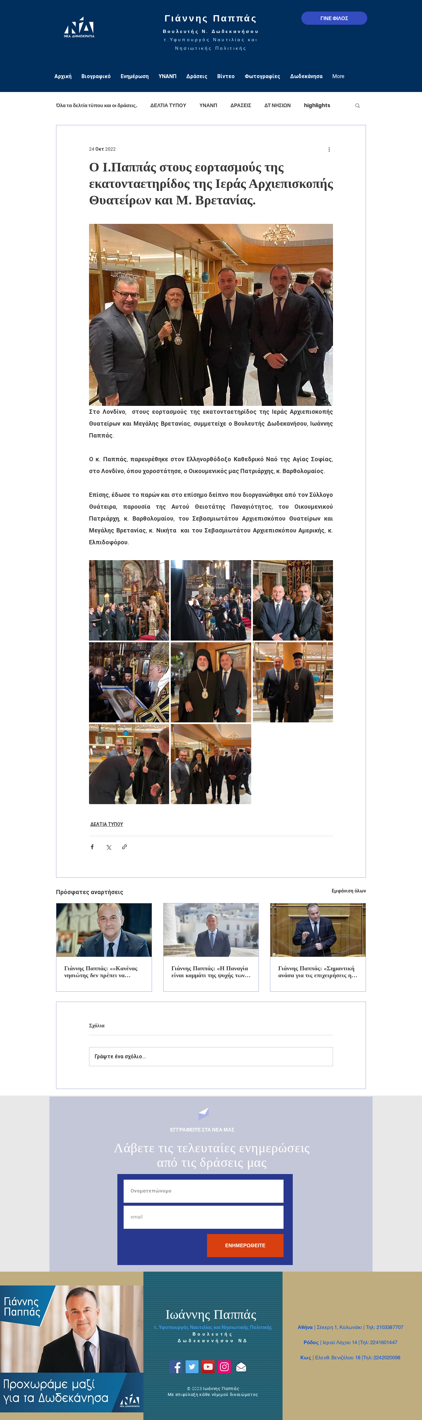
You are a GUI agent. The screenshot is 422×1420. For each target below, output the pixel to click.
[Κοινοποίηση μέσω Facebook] (92, 847)
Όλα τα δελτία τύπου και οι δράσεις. (96, 105)
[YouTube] (208, 1366)
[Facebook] (175, 1366)
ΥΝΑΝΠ (208, 105)
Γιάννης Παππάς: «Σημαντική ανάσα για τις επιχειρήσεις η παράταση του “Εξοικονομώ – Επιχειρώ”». (316, 972)
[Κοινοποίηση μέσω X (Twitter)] (108, 847)
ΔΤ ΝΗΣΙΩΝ (277, 105)
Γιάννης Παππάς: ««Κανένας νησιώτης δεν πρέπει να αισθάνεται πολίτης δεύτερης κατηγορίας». (101, 972)
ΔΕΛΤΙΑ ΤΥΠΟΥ (168, 105)
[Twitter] (192, 1366)
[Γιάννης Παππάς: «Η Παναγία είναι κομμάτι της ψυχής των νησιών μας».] (211, 930)
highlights (317, 105)
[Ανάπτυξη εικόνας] (129, 600)
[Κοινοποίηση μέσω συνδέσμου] (124, 847)
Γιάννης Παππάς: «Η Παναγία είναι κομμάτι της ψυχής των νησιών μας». (209, 972)
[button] (357, 105)
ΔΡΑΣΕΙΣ (240, 105)
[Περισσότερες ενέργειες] (329, 149)
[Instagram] (224, 1366)
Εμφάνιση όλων (349, 890)
